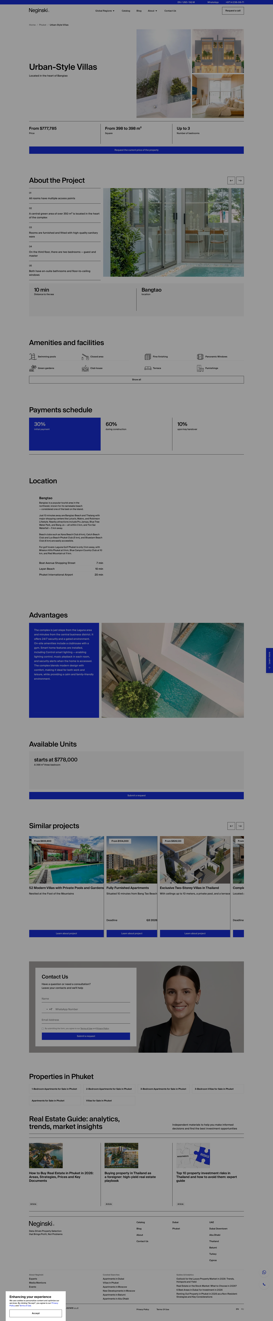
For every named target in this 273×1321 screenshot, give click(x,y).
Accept (36, 1313)
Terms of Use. (23, 1305)
